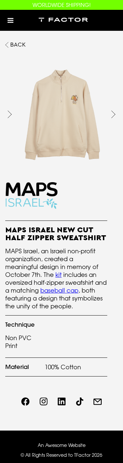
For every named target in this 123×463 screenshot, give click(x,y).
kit (58, 274)
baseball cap (59, 290)
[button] (10, 20)
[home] (61, 20)
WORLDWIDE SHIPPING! (61, 5)
